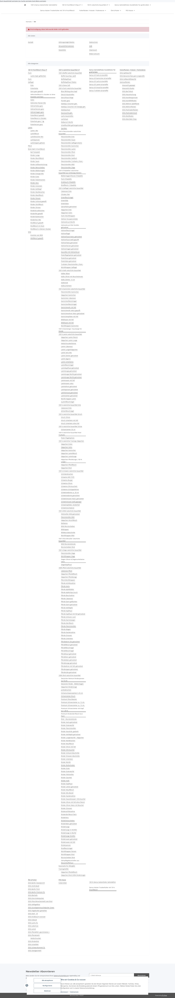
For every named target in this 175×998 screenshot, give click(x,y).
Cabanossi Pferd (66, 571)
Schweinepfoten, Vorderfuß (70, 505)
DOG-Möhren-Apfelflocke (130, 104)
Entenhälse (34, 88)
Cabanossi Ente (66, 191)
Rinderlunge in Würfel (68, 833)
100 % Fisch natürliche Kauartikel (70, 88)
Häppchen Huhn (66, 213)
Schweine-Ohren (66, 483)
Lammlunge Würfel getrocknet (71, 374)
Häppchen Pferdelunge (69, 577)
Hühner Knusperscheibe (69, 219)
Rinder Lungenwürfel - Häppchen (72, 738)
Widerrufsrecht (94, 54)
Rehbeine (64, 523)
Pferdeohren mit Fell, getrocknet (72, 666)
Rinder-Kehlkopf (36, 189)
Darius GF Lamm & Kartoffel (98, 84)
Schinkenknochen (67, 474)
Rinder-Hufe (65, 781)
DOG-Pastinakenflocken (130, 110)
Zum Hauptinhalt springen (9, 1)
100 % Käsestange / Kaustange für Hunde (70, 330)
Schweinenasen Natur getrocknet (72, 499)
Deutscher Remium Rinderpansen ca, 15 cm (72, 680)
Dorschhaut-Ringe (67, 97)
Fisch (29, 73)
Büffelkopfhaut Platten (68, 82)
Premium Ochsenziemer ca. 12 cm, (73, 702)
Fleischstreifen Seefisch (69, 158)
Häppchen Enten (66, 444)
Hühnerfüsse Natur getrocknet (71, 237)
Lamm (30, 127)
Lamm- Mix (34, 131)
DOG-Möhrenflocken (129, 107)
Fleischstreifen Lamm (68, 149)
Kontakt (30, 42)
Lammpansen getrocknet (69, 390)
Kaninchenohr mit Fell (68, 307)
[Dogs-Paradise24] (25, 5)
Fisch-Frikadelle (66, 179)
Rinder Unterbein (67, 759)
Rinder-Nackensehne (68, 796)
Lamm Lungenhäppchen (69, 350)
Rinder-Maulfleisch (36, 195)
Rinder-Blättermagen (37, 171)
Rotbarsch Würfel (67, 122)
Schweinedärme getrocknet (70, 495)
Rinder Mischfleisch (37, 158)
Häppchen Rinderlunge (69, 687)
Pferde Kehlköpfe (67, 608)
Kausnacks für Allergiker (67, 866)
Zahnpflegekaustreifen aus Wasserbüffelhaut (70, 862)
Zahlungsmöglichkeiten (66, 42)
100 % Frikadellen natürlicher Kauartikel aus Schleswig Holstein (70, 172)
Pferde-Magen (66, 629)
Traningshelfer (64, 869)
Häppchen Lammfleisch (69, 453)
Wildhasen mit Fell (67, 320)
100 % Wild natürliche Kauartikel (70, 511)
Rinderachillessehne (68, 811)
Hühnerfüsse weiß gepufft (70, 240)
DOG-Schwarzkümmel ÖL (36, 947)
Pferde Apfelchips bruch (69, 592)
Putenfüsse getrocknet (68, 258)
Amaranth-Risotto (128, 88)
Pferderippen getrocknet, (69, 669)
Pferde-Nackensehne (68, 632)
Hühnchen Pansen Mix (38, 103)
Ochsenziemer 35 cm (68, 429)
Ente (32, 85)
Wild (29, 232)
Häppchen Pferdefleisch (69, 574)
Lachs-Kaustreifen (67, 116)
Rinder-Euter (34, 177)
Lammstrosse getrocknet (69, 393)
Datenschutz (74, 992)
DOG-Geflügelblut (34, 904)
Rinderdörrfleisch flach (69, 814)
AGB (90, 46)
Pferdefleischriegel (67, 648)
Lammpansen (35, 140)
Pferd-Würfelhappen (68, 580)
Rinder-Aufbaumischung (38, 164)
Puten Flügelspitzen (67, 438)
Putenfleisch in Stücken (38, 118)
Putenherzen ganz (36, 124)
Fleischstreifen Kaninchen (70, 146)
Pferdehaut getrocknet (68, 654)
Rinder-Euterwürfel (67, 771)
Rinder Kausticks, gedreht (69, 731)
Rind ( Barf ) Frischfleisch (36, 149)
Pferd (30, 146)
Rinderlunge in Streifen (69, 830)
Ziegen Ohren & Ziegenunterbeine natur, (72, 560)
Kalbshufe (64, 283)
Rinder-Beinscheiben (37, 167)
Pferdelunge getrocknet (69, 663)
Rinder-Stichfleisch (36, 204)
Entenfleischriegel (67, 197)
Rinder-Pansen (35, 198)
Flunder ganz (65, 101)
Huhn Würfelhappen (68, 216)
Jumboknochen (66, 690)
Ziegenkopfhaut (66, 565)
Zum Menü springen (39, 1)
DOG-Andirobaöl (33, 886)
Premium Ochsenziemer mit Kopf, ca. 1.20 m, (72, 709)
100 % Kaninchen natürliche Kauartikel (72, 289)
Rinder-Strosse (35, 207)
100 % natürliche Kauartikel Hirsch (70, 414)
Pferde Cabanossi (67, 598)
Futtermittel (63, 883)
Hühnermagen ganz (37, 112)
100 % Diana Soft (64, 85)
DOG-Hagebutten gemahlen (37, 911)
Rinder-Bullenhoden (68, 765)
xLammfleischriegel (67, 402)
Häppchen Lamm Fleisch (69, 337)
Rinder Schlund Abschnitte (70, 753)
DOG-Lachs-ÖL (33, 923)
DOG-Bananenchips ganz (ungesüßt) (132, 76)
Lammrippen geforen (37, 143)
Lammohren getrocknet (69, 386)
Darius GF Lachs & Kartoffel (98, 81)
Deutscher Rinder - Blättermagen (72, 684)
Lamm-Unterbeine (67, 362)
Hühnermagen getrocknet (69, 249)
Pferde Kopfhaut (66, 611)
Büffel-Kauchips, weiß (68, 76)
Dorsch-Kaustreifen (67, 94)
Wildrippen (65, 529)
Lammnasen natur (67, 383)
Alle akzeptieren (47, 980)
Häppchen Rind (66, 468)
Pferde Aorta (65, 586)
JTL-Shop (164, 995)
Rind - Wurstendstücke (69, 719)
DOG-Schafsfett (33, 944)
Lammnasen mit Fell (68, 380)
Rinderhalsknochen (37, 217)
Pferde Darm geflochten (69, 602)
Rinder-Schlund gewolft (38, 201)
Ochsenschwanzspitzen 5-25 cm (72, 693)
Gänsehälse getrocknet (69, 207)
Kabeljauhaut (65, 110)
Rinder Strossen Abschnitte (70, 756)
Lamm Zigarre (65, 359)
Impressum (64, 992)
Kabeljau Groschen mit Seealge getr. (73, 107)
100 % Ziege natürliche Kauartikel (70, 550)
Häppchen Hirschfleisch (69, 520)
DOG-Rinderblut (33, 941)
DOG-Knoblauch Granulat (36, 917)
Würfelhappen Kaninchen (70, 326)
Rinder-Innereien (36, 186)
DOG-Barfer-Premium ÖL (36, 892)
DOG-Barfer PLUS (34, 889)
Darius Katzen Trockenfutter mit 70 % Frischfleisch (102, 888)
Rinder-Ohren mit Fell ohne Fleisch (73, 802)
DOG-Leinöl (32, 929)
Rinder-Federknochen (37, 180)
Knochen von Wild (36, 235)
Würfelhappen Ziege (68, 556)
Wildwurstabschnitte (68, 532)
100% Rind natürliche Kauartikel (70, 675)
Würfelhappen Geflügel (69, 267)
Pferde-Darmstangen (68, 620)
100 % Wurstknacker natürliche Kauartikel (69, 540)
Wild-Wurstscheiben (68, 526)
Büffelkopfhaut (66, 79)
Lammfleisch (34, 134)
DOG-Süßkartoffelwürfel (128, 79)
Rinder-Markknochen (37, 192)
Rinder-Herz (34, 183)
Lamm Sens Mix (66, 353)
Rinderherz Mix (35, 220)
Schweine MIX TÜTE (67, 477)
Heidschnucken (35, 938)
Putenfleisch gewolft (37, 115)
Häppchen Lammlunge (68, 456)
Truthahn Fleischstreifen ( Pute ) (72, 264)
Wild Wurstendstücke (68, 544)
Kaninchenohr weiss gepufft (70, 310)
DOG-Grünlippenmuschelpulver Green (41, 907)
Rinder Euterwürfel (67, 725)
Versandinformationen (66, 46)
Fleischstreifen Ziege (68, 167)
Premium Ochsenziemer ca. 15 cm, (73, 705)
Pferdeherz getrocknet (68, 657)
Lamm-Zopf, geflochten (38, 76)
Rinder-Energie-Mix (37, 174)
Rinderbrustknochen (37, 211)
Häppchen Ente (66, 210)
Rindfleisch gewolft (36, 223)
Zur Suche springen (25, 1)
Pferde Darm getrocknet (69, 605)
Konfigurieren (47, 985)
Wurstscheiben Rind (68, 547)
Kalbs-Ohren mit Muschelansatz (72, 276)
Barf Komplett (35, 152)
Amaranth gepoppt (128, 85)
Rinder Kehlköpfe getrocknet (70, 734)
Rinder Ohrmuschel (67, 750)
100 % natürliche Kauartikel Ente (70, 405)
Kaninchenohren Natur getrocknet (72, 313)
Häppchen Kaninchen (68, 295)
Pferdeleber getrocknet (69, 660)
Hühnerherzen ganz (37, 109)
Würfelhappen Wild (67, 535)
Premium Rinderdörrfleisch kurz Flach (72, 715)
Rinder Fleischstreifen (68, 728)
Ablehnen (47, 991)
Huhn (32, 100)
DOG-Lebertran (33, 926)
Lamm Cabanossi (67, 346)
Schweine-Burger (67, 480)
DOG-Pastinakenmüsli (129, 113)
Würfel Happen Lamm (68, 399)
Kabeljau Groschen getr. (69, 104)
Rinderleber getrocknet (69, 824)
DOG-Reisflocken (127, 116)
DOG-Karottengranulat (130, 97)
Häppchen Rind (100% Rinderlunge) (73, 875)
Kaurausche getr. (67, 113)
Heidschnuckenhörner (68, 343)
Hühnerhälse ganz (36, 106)
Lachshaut (64, 119)
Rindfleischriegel (66, 848)
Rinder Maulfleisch (67, 744)
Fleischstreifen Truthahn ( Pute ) (72, 161)
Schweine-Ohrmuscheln (69, 486)
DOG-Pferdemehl (34, 935)
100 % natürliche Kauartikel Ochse (70, 426)
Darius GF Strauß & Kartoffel (98, 87)
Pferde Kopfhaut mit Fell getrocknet (73, 614)
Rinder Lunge (35, 155)
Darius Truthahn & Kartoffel (98, 90)
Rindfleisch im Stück (37, 226)
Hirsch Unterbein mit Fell (69, 420)
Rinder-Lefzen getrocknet (69, 787)
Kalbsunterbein (66, 286)
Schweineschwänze (67, 508)
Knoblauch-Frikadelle (68, 182)
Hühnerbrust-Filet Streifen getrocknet (70, 226)
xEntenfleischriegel (67, 411)
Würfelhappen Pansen (68, 851)
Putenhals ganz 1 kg (37, 121)
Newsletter (62, 50)
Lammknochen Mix (36, 137)
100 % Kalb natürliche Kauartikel (70, 270)
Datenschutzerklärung (61, 976)
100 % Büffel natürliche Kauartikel (70, 73)
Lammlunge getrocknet (69, 371)
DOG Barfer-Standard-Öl (36, 883)
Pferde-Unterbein (67, 638)
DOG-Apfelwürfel (125, 73)
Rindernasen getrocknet (69, 839)
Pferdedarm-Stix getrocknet (70, 641)
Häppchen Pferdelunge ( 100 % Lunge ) (71, 461)
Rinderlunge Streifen (68, 836)
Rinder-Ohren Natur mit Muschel (72, 805)
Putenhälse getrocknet (68, 261)
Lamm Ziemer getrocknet (69, 356)
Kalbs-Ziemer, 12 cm (68, 280)
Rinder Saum (34, 161)
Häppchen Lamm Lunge (69, 340)
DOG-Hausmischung (129, 94)
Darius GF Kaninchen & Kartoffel (100, 78)
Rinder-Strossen (66, 808)
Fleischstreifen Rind (68, 155)
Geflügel (31, 82)
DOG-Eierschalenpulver (36, 898)
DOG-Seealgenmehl (34, 951)
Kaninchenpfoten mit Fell (69, 316)
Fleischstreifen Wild (67, 164)
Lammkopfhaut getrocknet (70, 368)
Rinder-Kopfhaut (66, 784)
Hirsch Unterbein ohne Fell (70, 423)
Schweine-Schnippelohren (70, 489)
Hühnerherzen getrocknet (70, 246)
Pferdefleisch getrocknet (69, 645)
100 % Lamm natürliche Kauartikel (70, 334)
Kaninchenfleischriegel (69, 301)
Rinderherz (65, 817)
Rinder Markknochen (68, 741)
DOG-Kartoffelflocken (129, 101)
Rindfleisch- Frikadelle (68, 185)
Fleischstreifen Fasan (68, 140)
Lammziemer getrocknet (69, 396)
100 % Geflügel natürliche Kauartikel (71, 188)
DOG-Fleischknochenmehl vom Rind (40, 901)
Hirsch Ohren (65, 417)
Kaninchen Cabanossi (68, 298)
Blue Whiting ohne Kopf (69, 91)
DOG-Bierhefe (32, 895)
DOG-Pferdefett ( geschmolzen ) (38, 932)
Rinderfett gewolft (36, 214)
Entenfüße (64, 200)
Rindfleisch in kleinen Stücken (40, 229)
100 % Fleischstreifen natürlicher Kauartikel (70, 132)
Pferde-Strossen (66, 635)
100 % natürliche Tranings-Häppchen (71, 441)
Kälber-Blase (65, 273)
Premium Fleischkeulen (69, 699)
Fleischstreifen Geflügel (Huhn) (71, 143)
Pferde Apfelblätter (67, 589)
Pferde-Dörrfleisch (67, 623)
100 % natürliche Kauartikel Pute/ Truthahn (70, 434)
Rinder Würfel (66, 762)
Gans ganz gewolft (36, 91)
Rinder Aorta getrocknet (69, 722)
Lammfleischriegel (67, 365)
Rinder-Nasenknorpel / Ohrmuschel (73, 799)
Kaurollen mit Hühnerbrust (70, 252)
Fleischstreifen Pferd (68, 152)
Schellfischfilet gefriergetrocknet (72, 125)
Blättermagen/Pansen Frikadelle (72, 176)
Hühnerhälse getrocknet (69, 243)
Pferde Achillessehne (68, 583)
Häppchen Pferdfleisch (68, 465)
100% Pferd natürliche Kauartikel (70, 568)
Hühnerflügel (65, 233)
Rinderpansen (66, 845)
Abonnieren (142, 975)
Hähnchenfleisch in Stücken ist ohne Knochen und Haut (42, 96)
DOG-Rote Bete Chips (129, 119)
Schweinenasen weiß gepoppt (71, 502)
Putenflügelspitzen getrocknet (71, 255)
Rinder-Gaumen (66, 778)
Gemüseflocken (125, 82)
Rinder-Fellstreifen (67, 774)
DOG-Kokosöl (32, 920)
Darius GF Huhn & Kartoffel (98, 75)
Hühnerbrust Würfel (68, 222)
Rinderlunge (65, 827)
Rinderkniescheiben (68, 821)
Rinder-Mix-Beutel (67, 793)
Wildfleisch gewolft (36, 238)
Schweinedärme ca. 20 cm (70, 492)
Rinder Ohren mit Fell (68, 747)
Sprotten (64, 128)
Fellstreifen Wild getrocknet (70, 514)
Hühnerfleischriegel (67, 230)
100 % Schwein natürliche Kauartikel (71, 471)
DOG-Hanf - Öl (33, 914)
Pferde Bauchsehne (67, 595)
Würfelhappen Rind (67, 854)
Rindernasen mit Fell (68, 842)
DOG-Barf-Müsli (127, 91)
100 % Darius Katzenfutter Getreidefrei (102, 882)
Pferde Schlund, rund (68, 617)
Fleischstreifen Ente (67, 137)
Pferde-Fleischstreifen (68, 626)
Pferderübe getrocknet (68, 672)
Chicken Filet (65, 194)
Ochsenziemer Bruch (68, 696)
